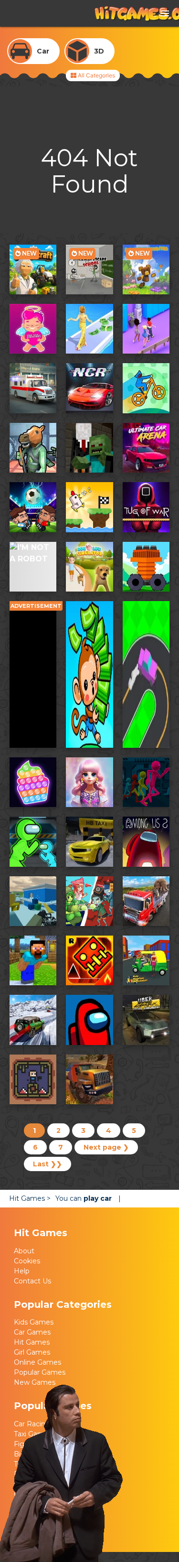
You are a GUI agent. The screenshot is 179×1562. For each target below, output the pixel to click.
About (24, 1261)
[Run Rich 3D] (89, 329)
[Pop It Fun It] (33, 782)
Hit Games (32, 1352)
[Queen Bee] (146, 329)
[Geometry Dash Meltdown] (89, 960)
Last (47, 1164)
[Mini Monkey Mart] (89, 674)
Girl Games (32, 1362)
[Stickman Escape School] (89, 269)
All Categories (95, 75)
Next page (106, 1147)
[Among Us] (146, 841)
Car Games (32, 1342)
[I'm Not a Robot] (33, 567)
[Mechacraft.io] (33, 269)
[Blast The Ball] (146, 567)
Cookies (27, 1271)
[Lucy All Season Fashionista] (89, 782)
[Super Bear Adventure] (146, 269)
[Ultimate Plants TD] (89, 901)
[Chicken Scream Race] (89, 507)
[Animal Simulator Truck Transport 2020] (146, 901)
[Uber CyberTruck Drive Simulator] (146, 1020)
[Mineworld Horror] (89, 448)
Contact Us (32, 1291)
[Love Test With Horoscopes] (33, 329)
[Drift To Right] (146, 674)
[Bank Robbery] (33, 448)
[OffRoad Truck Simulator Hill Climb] (89, 1079)
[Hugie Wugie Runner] (146, 388)
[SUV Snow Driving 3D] (33, 1020)
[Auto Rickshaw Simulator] (146, 960)
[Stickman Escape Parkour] (146, 782)
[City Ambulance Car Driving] (33, 388)
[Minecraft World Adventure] (33, 960)
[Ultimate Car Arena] (146, 448)
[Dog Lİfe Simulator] (89, 567)
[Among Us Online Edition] (89, 1020)
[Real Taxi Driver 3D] (89, 841)
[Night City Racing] (89, 388)
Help (22, 1281)
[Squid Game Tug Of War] (146, 507)
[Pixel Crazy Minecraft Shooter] (33, 901)
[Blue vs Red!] (33, 1079)
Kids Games (33, 1332)
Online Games (37, 1372)
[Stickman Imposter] (33, 841)
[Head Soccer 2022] (33, 507)
